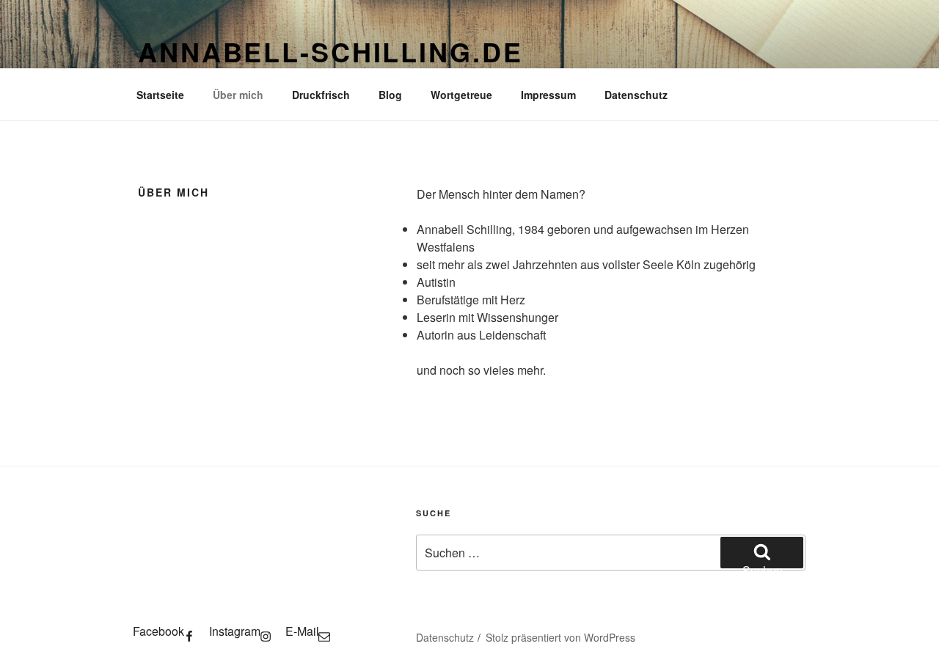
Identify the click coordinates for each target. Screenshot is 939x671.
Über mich (238, 94)
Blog (390, 94)
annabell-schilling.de (330, 51)
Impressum (548, 94)
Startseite (160, 94)
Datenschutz (636, 94)
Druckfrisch (321, 94)
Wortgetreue (461, 94)
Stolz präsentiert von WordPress (560, 637)
